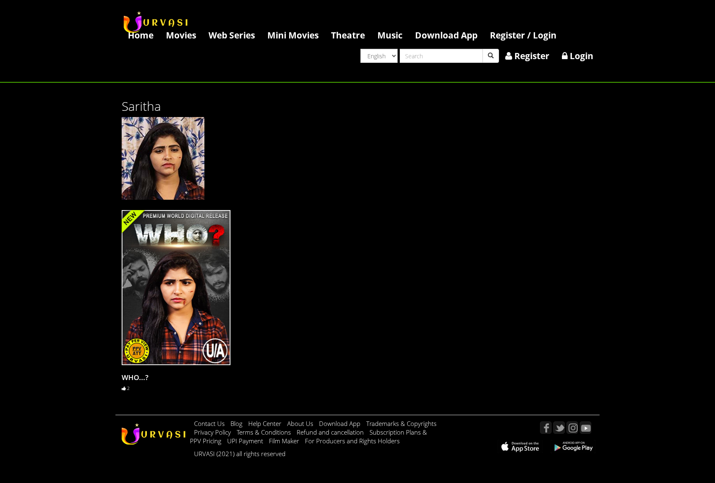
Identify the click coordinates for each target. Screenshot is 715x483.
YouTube (585, 427)
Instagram (572, 427)
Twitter (559, 427)
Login (580, 56)
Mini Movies (293, 35)
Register (530, 56)
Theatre (348, 35)
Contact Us (209, 423)
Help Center (264, 423)
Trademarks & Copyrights (401, 423)
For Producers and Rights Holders (352, 441)
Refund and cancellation (331, 432)
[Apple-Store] (520, 446)
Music (390, 35)
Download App (446, 35)
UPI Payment (246, 441)
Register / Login (523, 35)
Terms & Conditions (265, 432)
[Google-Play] (573, 446)
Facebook (546, 427)
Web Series (232, 35)
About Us (301, 423)
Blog (236, 423)
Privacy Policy (213, 432)
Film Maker (285, 441)
